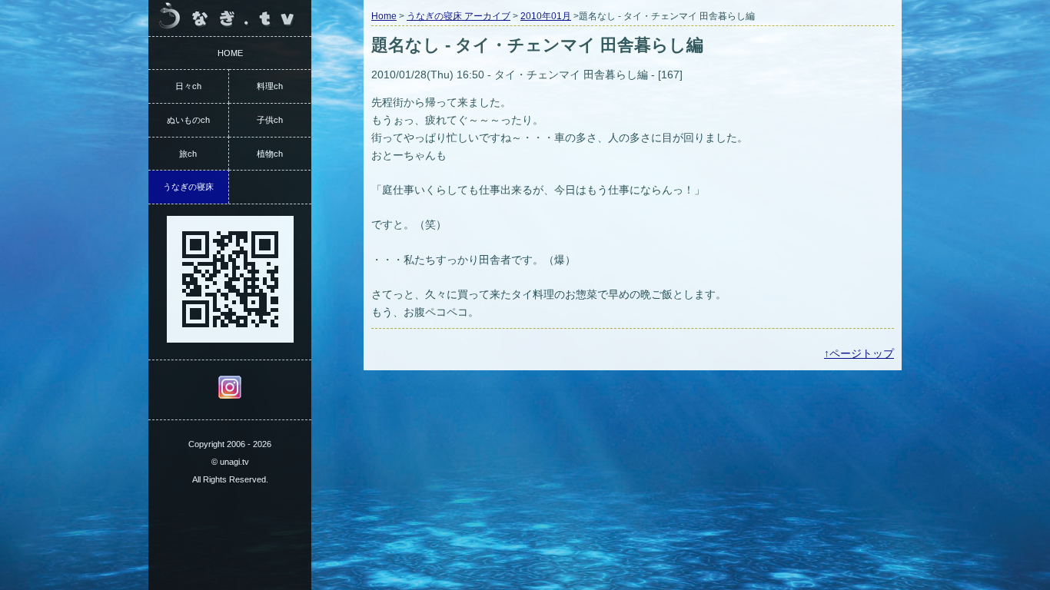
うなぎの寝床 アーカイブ (458, 16)
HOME (230, 53)
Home (384, 16)
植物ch (270, 153)
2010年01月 (545, 16)
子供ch (270, 119)
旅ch (188, 153)
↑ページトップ (859, 353)
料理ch (270, 86)
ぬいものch (188, 119)
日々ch (188, 86)
